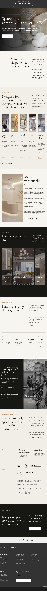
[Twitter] (19, 540)
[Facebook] (15, 540)
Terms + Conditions (37, 589)
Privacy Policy (30, 589)
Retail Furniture (19, 558)
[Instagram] (23, 540)
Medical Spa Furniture (20, 553)
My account (2, 579)
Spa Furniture (18, 556)
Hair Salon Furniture (20, 555)
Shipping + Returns (4, 580)
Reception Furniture (20, 562)
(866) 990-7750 (3, 556)
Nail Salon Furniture (20, 554)
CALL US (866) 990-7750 (23, 1)
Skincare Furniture (19, 560)
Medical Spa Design (35, 553)
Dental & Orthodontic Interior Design (37, 559)
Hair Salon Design (35, 556)
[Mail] (32, 540)
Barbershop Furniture (20, 563)
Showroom (2, 578)
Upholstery (2, 576)
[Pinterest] (27, 540)
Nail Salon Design (35, 554)
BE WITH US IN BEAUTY (23, 580)
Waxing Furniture (19, 559)
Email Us (2, 557)
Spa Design (33, 555)
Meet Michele (3, 574)
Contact (2, 582)
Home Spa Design (35, 560)
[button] (11, 6)
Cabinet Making (3, 575)
